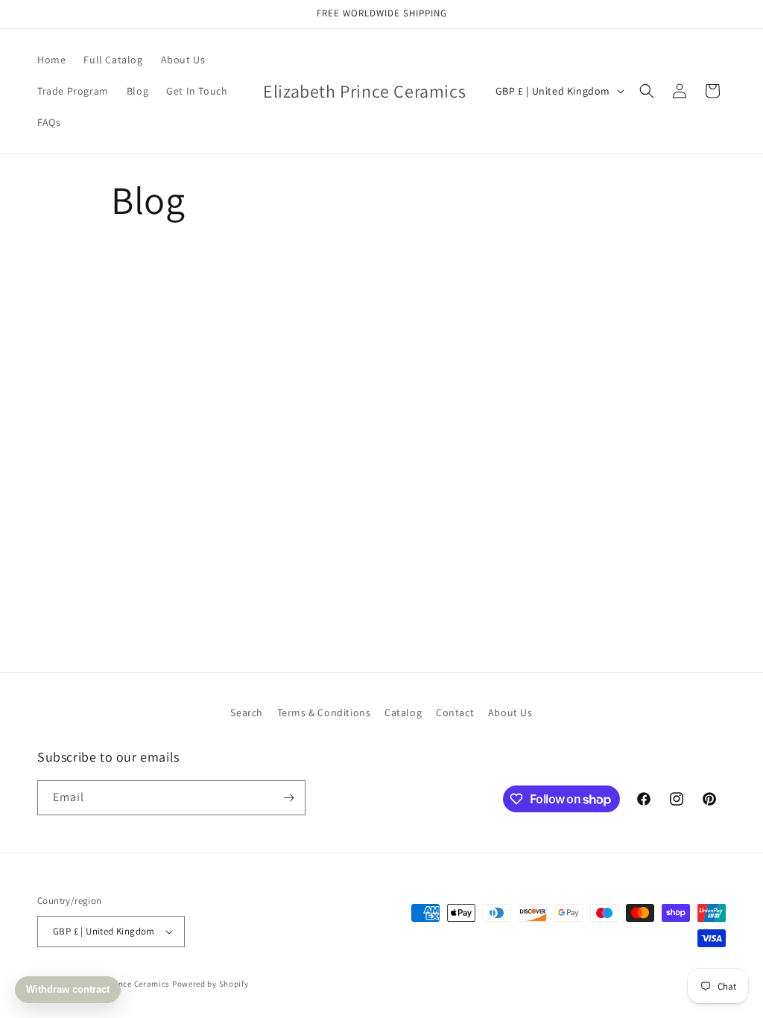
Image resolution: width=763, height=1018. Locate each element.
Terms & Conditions (324, 712)
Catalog (403, 712)
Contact (455, 712)
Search (246, 712)
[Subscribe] (288, 797)
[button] (646, 91)
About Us (510, 712)
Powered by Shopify (210, 984)
